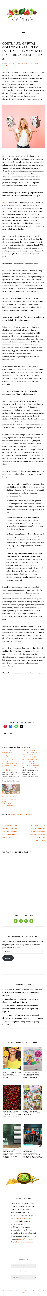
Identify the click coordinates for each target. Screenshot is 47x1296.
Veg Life (23, 14)
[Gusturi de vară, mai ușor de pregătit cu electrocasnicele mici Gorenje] (12, 1071)
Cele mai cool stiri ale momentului (21, 814)
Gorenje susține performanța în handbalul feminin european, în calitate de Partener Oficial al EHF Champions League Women (33, 1153)
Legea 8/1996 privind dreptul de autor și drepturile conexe (23, 1242)
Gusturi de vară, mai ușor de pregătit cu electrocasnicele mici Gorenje (12, 1075)
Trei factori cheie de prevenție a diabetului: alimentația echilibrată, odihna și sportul (11, 802)
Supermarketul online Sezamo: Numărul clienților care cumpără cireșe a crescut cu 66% (12, 1114)
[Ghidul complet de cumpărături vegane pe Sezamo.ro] (33, 1109)
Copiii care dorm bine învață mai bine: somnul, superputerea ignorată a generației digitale (21, 1009)
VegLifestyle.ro (24, 1218)
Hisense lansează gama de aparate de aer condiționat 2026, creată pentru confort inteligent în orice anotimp (12, 1153)
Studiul (5, 202)
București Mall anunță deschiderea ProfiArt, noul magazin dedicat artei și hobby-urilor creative (22, 992)
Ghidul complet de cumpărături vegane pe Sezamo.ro (32, 1113)
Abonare (8, 958)
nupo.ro (40, 673)
